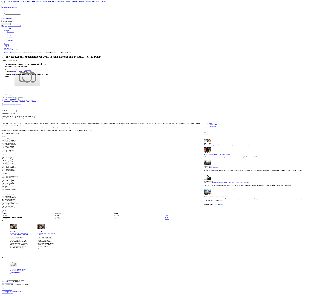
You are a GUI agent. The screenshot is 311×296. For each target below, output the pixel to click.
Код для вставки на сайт (8, 113)
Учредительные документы (14, 35)
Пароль (3, 15)
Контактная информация (11, 49)
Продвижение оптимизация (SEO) (11, 291)
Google (28, 101)
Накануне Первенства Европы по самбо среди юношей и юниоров (19, 233)
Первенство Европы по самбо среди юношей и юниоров (18, 270)
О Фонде (6, 30)
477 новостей (216, 204)
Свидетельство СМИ (7, 283)
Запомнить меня (7, 21)
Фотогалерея (7, 48)
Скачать (4, 210)
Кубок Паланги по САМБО (211, 167)
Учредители (10, 32)
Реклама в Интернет (7, 293)
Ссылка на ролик (6, 108)
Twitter (34, 101)
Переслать (7, 101)
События (6, 45)
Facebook (22, 101)
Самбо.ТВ (6, 46)
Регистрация (4, 10)
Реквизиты (10, 40)
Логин (3, 13)
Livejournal (15, 101)
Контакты (10, 37)
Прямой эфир (7, 28)
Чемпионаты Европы (16, 52)
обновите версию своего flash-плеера (22, 71)
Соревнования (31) (15, 272)
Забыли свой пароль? (6, 18)
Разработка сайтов (7, 290)
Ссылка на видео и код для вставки (11, 104)
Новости (6, 44)
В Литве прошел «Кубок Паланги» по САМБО (217, 154)
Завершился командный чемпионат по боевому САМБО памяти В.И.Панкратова (226, 182)
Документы (213, 124)
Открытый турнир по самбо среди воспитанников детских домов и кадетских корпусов (228, 144)
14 (10, 251)
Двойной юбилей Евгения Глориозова (214, 196)
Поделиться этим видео (8, 99)
